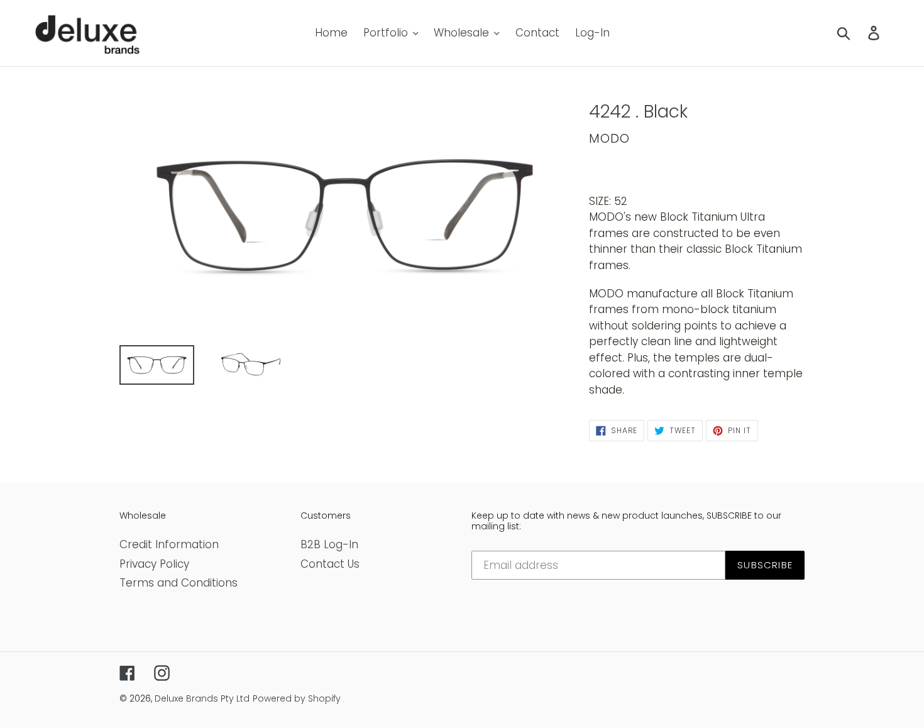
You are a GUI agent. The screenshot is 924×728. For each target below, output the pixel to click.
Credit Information (169, 544)
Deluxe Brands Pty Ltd (202, 698)
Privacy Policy (154, 563)
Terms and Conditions (178, 582)
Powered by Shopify (297, 698)
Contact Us (330, 563)
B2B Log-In (329, 544)
